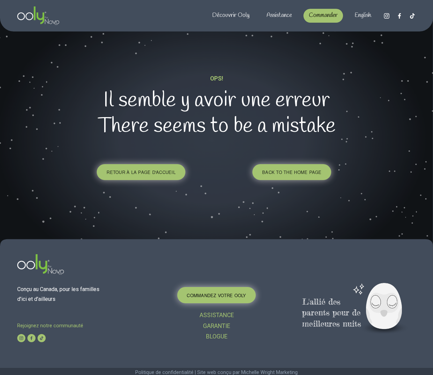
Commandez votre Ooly (216, 295)
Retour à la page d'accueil (141, 172)
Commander (323, 15)
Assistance (279, 15)
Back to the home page (291, 172)
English (363, 15)
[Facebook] (399, 16)
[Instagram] (386, 16)
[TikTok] (412, 16)
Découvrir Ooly (231, 15)
